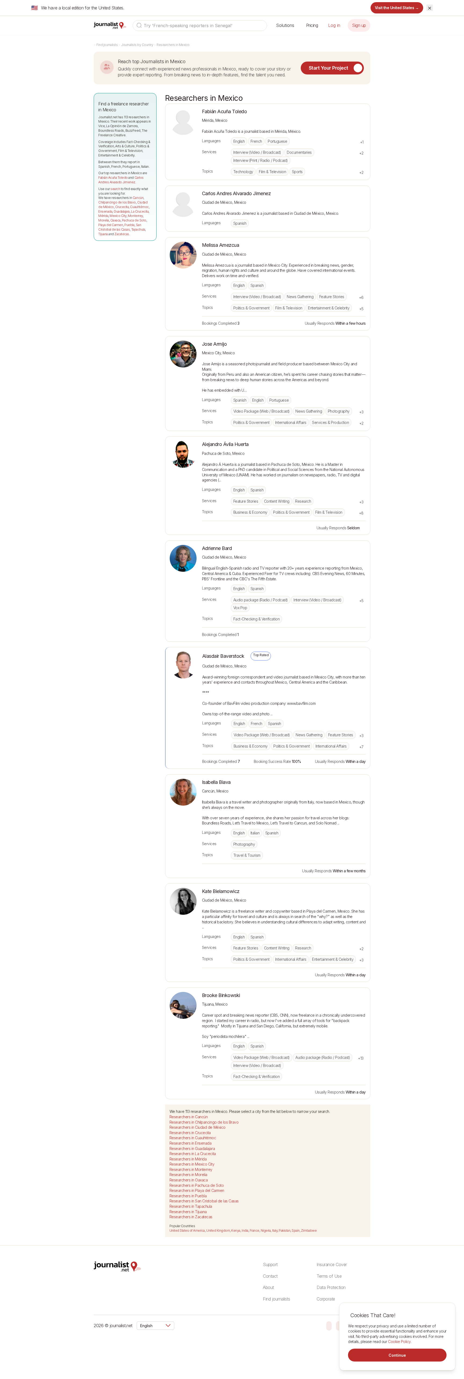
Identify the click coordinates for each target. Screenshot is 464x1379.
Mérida (103, 216)
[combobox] (200, 25)
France (254, 1230)
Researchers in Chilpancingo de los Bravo (204, 1122)
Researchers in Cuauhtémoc (192, 1137)
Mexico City (118, 216)
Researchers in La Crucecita (192, 1153)
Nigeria (266, 1230)
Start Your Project (328, 68)
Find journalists (107, 45)
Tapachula (138, 229)
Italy (275, 1230)
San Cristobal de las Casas (119, 227)
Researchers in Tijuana (188, 1211)
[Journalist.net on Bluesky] (329, 1325)
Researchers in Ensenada (190, 1143)
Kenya (235, 1230)
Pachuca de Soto (134, 220)
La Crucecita (139, 211)
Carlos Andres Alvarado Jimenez (121, 180)
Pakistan (284, 1230)
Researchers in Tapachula (190, 1206)
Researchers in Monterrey (190, 1169)
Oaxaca (115, 220)
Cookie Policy (399, 1341)
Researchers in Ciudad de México (197, 1127)
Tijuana (103, 234)
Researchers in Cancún (188, 1116)
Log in (334, 25)
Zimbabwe (309, 1230)
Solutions (285, 25)
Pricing (312, 25)
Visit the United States (397, 7)
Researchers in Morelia (188, 1174)
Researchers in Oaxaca (188, 1180)
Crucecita (122, 207)
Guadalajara (122, 211)
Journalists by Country (137, 45)
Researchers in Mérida (188, 1159)
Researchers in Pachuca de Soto (196, 1185)
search (115, 189)
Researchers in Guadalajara (192, 1148)
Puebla (129, 225)
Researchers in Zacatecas (190, 1216)
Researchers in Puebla (188, 1196)
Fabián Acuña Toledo (113, 178)
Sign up (359, 25)
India (245, 1230)
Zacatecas (121, 234)
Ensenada (105, 211)
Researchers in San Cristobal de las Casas (204, 1201)
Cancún (138, 198)
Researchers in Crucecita (190, 1132)
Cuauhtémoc (139, 207)
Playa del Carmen (110, 225)
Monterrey (135, 216)
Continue (397, 1355)
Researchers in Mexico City (192, 1164)
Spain (296, 1230)
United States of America (187, 1230)
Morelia (103, 220)
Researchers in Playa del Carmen (196, 1190)
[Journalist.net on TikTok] (338, 1325)
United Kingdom (218, 1230)
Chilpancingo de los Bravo (117, 202)
